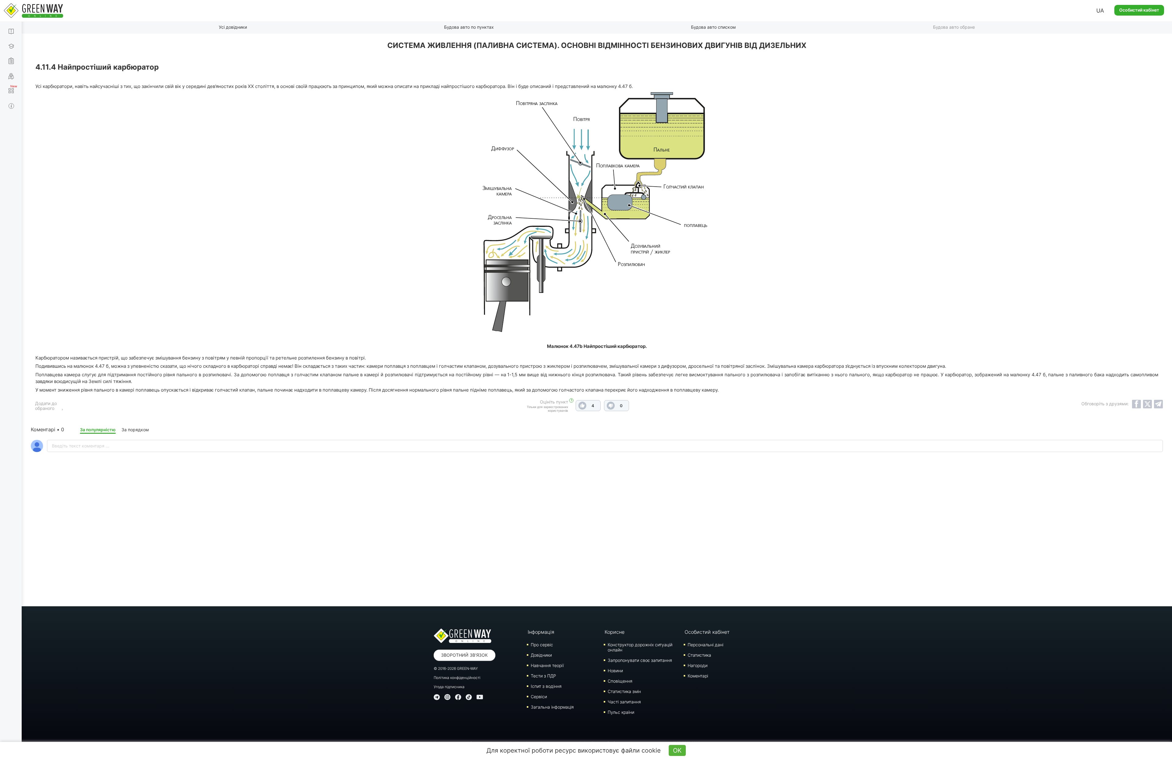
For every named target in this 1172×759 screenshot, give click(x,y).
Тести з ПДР (543, 675)
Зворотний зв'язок (464, 655)
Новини (615, 670)
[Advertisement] (597, 545)
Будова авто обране (954, 27)
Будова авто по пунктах (469, 27)
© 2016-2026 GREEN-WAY (456, 668)
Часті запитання (624, 701)
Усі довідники (233, 27)
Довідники (541, 655)
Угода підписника (449, 686)
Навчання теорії (547, 665)
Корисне (614, 632)
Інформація (541, 632)
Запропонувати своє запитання (640, 660)
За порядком (135, 429)
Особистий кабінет (1139, 10)
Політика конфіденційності (457, 677)
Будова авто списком (713, 27)
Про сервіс (542, 644)
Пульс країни (621, 712)
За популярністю (98, 429)
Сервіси (539, 696)
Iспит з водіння (546, 686)
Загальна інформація (552, 707)
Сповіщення (620, 681)
